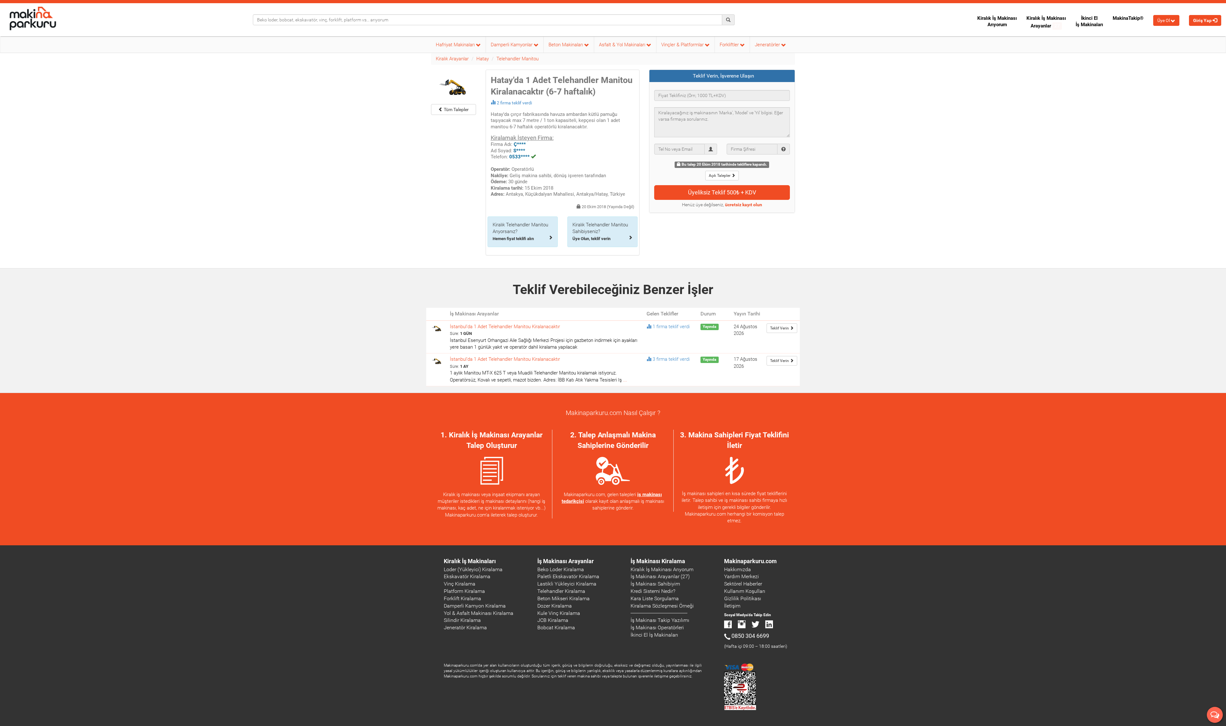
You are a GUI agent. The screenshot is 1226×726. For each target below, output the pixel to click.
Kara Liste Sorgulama (655, 598)
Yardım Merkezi (741, 576)
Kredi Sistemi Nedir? (653, 591)
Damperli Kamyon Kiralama (475, 606)
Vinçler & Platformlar (683, 45)
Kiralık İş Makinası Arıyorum (997, 21)
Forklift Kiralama (462, 598)
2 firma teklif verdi (514, 102)
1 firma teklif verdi (671, 326)
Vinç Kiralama (459, 584)
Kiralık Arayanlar (452, 59)
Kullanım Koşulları (744, 591)
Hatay (482, 59)
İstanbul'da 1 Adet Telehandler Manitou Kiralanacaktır (505, 326)
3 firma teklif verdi (671, 359)
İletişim (732, 606)
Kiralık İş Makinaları (470, 561)
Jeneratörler (768, 45)
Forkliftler (730, 45)
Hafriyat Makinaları (456, 45)
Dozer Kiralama (554, 606)
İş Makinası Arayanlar (565, 561)
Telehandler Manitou (517, 59)
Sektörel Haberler (743, 584)
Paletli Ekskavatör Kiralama (568, 576)
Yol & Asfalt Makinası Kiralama (478, 613)
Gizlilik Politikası (742, 598)
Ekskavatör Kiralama (467, 576)
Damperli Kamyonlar (512, 45)
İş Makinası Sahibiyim (655, 584)
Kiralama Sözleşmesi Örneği (662, 606)
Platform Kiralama (464, 591)
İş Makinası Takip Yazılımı (660, 620)
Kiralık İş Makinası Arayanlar (1046, 22)
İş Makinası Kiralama (658, 561)
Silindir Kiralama (462, 620)
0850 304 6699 (750, 635)
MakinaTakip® (1128, 18)
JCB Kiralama (552, 620)
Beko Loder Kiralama (560, 569)
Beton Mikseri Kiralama (563, 598)
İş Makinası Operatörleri (657, 627)
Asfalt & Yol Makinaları (623, 45)
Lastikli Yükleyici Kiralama (566, 584)
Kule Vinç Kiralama (558, 613)
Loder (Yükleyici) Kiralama (473, 569)
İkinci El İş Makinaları (1089, 21)
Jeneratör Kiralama (465, 627)
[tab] (722, 76)
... (625, 380)
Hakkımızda (737, 569)
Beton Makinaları (566, 45)
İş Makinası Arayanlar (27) (660, 576)
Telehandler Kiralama (561, 591)
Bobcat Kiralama (556, 627)
